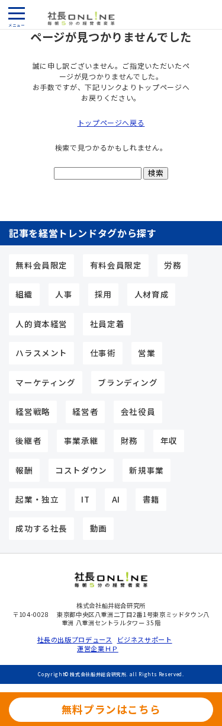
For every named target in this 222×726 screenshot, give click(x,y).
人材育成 (151, 294)
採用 (103, 294)
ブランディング (127, 382)
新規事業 (146, 470)
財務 (129, 440)
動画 (98, 528)
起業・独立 (37, 499)
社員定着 (107, 324)
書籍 (151, 499)
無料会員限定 (41, 265)
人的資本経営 (41, 324)
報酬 (24, 470)
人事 (63, 294)
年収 (169, 440)
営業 (146, 353)
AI (116, 499)
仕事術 (103, 353)
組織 (24, 294)
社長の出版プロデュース (71, 639)
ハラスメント (41, 353)
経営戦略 (32, 411)
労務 (172, 265)
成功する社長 (41, 528)
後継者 (28, 440)
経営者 (85, 411)
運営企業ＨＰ (97, 648)
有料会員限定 (116, 265)
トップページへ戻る (111, 122)
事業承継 (81, 440)
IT (85, 499)
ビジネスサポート (144, 639)
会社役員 (138, 411)
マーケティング (45, 382)
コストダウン (81, 470)
